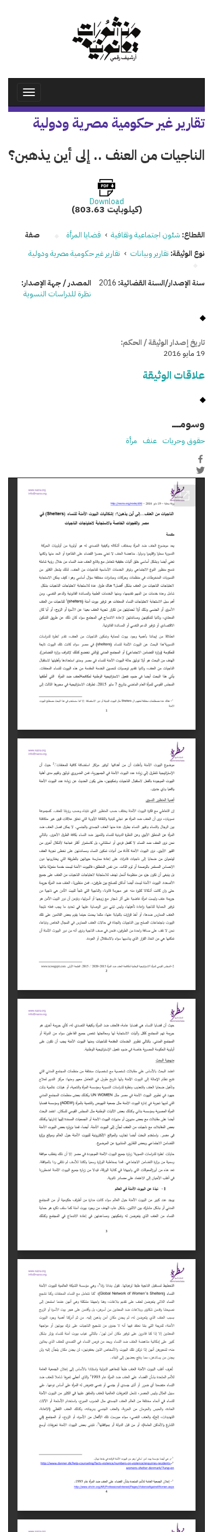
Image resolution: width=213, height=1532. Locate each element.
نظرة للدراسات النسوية (57, 294)
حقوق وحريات (183, 440)
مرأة (131, 440)
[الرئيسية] (106, 39)
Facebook (200, 459)
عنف (150, 440)
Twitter (200, 470)
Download (107, 202)
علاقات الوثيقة (174, 375)
